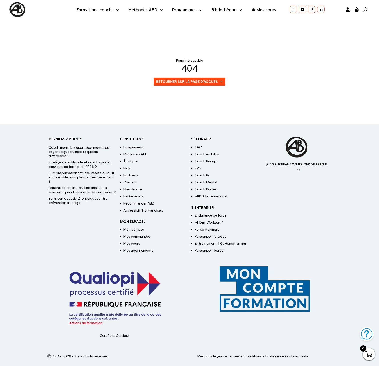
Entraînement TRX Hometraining (220, 243)
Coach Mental (206, 182)
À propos (131, 161)
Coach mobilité (207, 154)
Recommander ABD (138, 203)
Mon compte (133, 229)
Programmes (133, 147)
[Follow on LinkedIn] (321, 9)
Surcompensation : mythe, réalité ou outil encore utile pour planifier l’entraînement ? (81, 177)
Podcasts (131, 175)
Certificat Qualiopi (114, 335)
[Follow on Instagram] (311, 9)
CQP (198, 147)
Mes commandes (137, 236)
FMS (198, 168)
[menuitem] (98, 10)
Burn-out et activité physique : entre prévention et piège (78, 200)
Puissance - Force (209, 250)
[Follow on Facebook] (293, 9)
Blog (126, 168)
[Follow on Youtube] (302, 9)
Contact (130, 182)
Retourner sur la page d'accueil (187, 81)
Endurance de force (211, 215)
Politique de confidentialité (286, 356)
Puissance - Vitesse (210, 236)
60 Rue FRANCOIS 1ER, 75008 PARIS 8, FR (298, 167)
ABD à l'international (211, 196)
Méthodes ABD (135, 154)
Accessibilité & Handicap (143, 210)
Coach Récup (205, 161)
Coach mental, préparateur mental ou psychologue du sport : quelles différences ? (79, 151)
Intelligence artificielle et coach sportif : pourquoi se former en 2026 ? (80, 164)
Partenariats (133, 196)
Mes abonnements (138, 250)
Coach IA (202, 175)
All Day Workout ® (209, 222)
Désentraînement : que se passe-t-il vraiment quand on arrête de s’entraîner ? (82, 189)
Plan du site (132, 189)
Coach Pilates (206, 189)
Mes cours (131, 243)
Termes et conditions (245, 356)
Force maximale (207, 229)
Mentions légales (210, 356)
